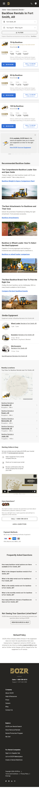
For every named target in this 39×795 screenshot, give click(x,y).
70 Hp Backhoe (16, 42)
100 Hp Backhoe (16, 106)
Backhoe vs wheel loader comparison (16, 254)
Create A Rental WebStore (13, 760)
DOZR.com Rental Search (13, 726)
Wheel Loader (24, 323)
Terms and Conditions (11, 773)
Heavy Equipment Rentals (15, 9)
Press (7, 700)
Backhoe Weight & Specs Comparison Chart (18, 181)
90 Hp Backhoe (16, 75)
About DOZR (9, 693)
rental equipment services (16, 453)
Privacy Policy (25, 773)
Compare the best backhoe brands (15, 291)
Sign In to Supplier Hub (12, 753)
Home (4, 9)
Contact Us (9, 710)
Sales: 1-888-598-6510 (19, 679)
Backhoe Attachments (10, 218)
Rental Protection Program (14, 733)
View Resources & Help (20, 622)
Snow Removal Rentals (12, 730)
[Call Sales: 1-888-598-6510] (32, 3)
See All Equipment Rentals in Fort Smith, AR (14, 356)
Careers (7, 703)
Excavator (22, 335)
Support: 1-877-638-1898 (19, 682)
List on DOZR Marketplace (13, 756)
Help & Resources (11, 696)
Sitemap (7, 776)
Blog (6, 706)
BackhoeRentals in (7, 404)
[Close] (35, 135)
